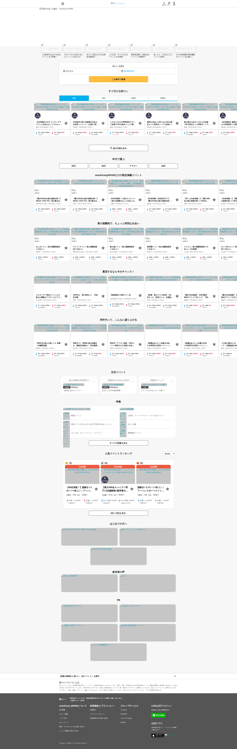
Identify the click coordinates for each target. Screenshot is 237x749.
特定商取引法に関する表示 (99, 718)
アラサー (133, 166)
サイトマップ (63, 722)
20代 (73, 166)
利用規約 (93, 710)
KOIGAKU (124, 714)
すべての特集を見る (118, 443)
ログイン (169, 5)
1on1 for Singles (126, 718)
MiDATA (123, 722)
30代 (103, 166)
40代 (163, 166)
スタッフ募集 (63, 714)
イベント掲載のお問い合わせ (69, 731)
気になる (164, 5)
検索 (174, 4)
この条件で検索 (118, 79)
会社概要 (62, 710)
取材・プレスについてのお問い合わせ (71, 727)
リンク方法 (63, 718)
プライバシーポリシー (97, 714)
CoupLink (124, 710)
